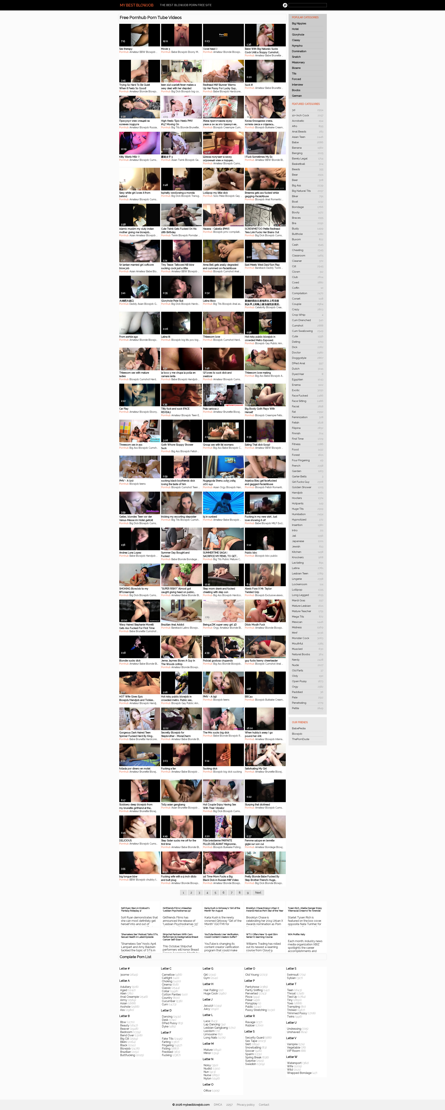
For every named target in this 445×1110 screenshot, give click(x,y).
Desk (165, 1020)
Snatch (296, 56)
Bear (307, 174)
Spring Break (253, 1057)
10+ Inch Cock (307, 115)
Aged (123, 990)
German (297, 95)
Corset (307, 298)
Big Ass (307, 185)
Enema (307, 384)
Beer (307, 180)
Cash (307, 244)
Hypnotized (307, 519)
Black (123, 1045)
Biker (307, 196)
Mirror (207, 1053)
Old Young (252, 974)
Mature (234, 559)
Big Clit (124, 1038)
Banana (307, 147)
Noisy (207, 1065)
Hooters (307, 498)
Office (207, 1090)
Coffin (307, 287)
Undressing (294, 1028)
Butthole (307, 234)
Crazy (307, 309)
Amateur (134, 52)
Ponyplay (251, 1003)
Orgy (307, 686)
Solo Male (219, 196)
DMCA (218, 1104)
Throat (291, 993)
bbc (267, 555)
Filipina (307, 428)
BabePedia (299, 728)
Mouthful (307, 643)
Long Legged (307, 595)
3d (307, 110)
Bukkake (269, 127)
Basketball (307, 164)
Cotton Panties (171, 994)
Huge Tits (307, 508)
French (307, 465)
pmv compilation (232, 232)
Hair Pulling (211, 990)
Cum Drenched (307, 320)
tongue (159, 879)
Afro (307, 126)
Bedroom (126, 1032)
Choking (167, 981)
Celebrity (260, 307)
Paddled (307, 692)
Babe (307, 142)
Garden (307, 471)
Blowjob (297, 733)
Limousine (210, 1034)
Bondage (307, 207)
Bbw (123, 1022)
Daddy (270, 268)
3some (124, 974)
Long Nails (210, 1037)
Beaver (124, 1028)
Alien (123, 993)
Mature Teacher (307, 611)
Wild (290, 1069)
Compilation (307, 293)
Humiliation (307, 514)
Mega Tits (307, 616)
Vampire (292, 1044)
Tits (294, 73)
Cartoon (242, 559)
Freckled (167, 1052)
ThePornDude (300, 739)
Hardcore (235, 91)
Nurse (207, 1075)
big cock (196, 91)
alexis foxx (282, 595)
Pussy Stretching (256, 1010)
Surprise (250, 1060)
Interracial (280, 739)
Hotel (295, 29)
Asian (174, 160)
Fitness (307, 444)
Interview (297, 84)
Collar (165, 991)
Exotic (307, 390)
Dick (307, 347)
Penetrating (307, 702)
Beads (307, 169)
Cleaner (307, 261)
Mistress (307, 627)
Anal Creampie (129, 996)
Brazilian (125, 1052)
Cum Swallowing (307, 331)
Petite (307, 708)
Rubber (250, 1025)
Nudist (208, 1068)
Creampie (228, 127)
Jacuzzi (208, 1005)
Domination (299, 51)
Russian (154, 127)
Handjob (307, 492)
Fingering (168, 1045)
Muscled (307, 649)
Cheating (307, 250)
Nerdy (307, 659)
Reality (242, 735)
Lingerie (307, 578)
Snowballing (253, 1047)
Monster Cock (307, 638)
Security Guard (254, 1037)
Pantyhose (252, 986)
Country (167, 997)
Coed (307, 282)
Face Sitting (307, 401)
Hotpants (307, 503)
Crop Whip (307, 314)
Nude (307, 665)
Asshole (125, 1006)
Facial (307, 406)
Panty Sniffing (254, 990)
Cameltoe (168, 974)
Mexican (307, 622)
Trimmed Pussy (297, 1013)
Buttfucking (127, 1055)
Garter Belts (307, 476)
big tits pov (187, 339)
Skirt (248, 1044)
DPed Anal (307, 363)
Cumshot (307, 325)
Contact (264, 1104)
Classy (296, 40)
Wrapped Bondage (299, 1073)
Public (273, 343)
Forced (296, 79)
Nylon (207, 1078)
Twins (290, 1016)
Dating (307, 341)
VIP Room (293, 1050)
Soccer (249, 1050)
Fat (307, 411)
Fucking (167, 1055)
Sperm (249, 1054)
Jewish (307, 546)
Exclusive (283, 523)
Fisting (237, 847)
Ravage (250, 1022)
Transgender (198, 196)
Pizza (248, 996)
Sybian (291, 978)
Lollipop (307, 589)
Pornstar (193, 235)
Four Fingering (307, 460)
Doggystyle (307, 358)
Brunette (276, 55)
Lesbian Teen (307, 573)
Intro (307, 530)
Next (258, 892)
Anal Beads (307, 131)
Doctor (307, 352)
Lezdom (209, 1031)
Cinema (167, 984)
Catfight (167, 978)
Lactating (307, 562)
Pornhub (124, 52)
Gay (197, 160)
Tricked (291, 1010)
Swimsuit (293, 974)
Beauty (124, 1025)
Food (307, 449)
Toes (290, 1003)
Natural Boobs (307, 654)
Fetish (307, 422)
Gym (207, 978)
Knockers (307, 557)
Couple (307, 304)
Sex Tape (251, 1041)
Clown (307, 271)
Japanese (307, 541)
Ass (122, 1010)
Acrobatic (307, 120)
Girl (206, 974)
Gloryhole (298, 34)
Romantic (276, 199)
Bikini (123, 1042)
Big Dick (176, 91)
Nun (206, 1071)
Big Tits (175, 127)
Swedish (250, 1064)
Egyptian (307, 379)
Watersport (294, 1063)
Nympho (297, 45)
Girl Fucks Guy (307, 481)
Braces (307, 217)
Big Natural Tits (307, 190)
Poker (249, 1000)
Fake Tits (167, 1038)
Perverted (251, 993)
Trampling (293, 1006)
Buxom (307, 239)
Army (123, 1000)
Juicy (207, 1009)
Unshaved (293, 1032)
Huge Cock (211, 993)
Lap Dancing (212, 1024)
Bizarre (296, 68)
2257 (229, 1104)
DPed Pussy (169, 1023)
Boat (307, 201)
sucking (237, 771)
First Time (307, 438)
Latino (186, 627)
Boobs (296, 90)
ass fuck (242, 303)
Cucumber (168, 1001)
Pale (307, 697)
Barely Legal (307, 158)
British (201, 771)
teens (143, 483)
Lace (207, 1021)
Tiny (290, 1000)
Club (307, 277)
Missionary (298, 62)
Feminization (307, 417)
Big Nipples (299, 23)
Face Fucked (307, 395)
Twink (181, 160)
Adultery (125, 986)
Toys (243, 91)
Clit (307, 266)
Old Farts (307, 670)
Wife (290, 1066)
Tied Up (292, 996)
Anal (267, 199)
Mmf (307, 632)
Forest (307, 455)
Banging (307, 153)
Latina (307, 568)
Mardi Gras (307, 600)
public (274, 555)
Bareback (260, 268)
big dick (227, 771)
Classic (166, 988)
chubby (150, 879)
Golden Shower (307, 487)
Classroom (307, 255)
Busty (307, 228)
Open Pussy (307, 681)
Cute (307, 336)
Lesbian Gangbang (216, 1027)
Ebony (159, 52)
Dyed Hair (307, 374)
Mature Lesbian (307, 605)
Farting (166, 1042)
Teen (194, 415)
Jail (307, 535)
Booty (307, 212)
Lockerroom (307, 584)
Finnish (307, 433)
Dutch (307, 368)
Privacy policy (246, 1104)
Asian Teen (307, 137)
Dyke (165, 1026)
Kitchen (307, 552)
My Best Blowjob (136, 5)
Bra (307, 223)
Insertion (307, 525)
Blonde (227, 52)
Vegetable (293, 1047)
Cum (165, 1004)
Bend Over (127, 1035)
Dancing (167, 1016)
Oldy (307, 675)
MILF (159, 235)
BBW (142, 52)
